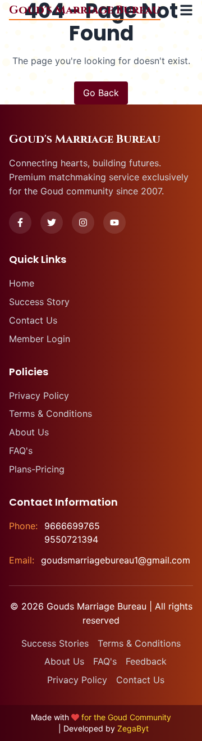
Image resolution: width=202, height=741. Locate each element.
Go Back (101, 92)
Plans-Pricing (37, 469)
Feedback (146, 661)
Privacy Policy (39, 395)
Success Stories (55, 643)
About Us (29, 432)
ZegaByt (133, 728)
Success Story (39, 301)
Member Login (39, 338)
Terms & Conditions (50, 413)
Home (21, 283)
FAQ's (21, 450)
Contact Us (33, 320)
